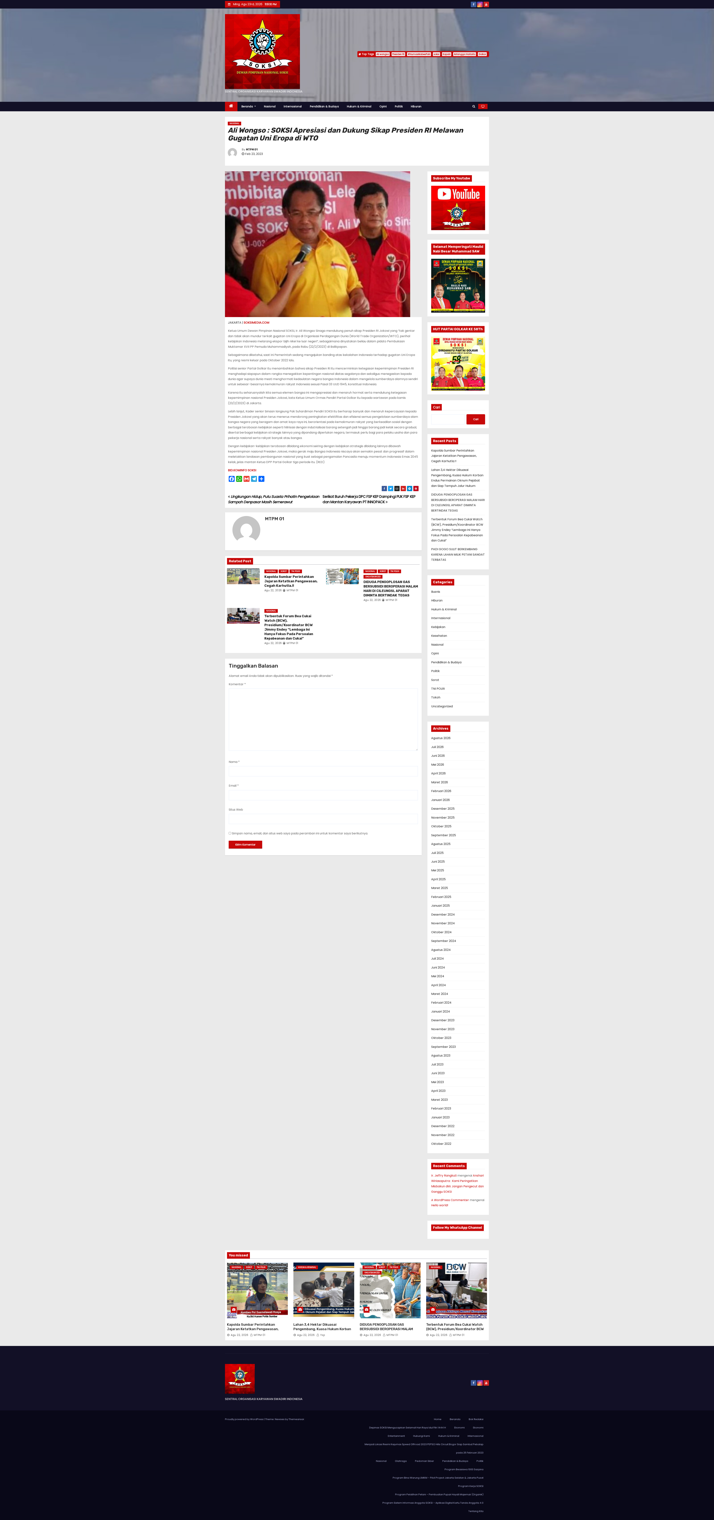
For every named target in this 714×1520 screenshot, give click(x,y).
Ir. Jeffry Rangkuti (444, 1175)
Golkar (482, 54)
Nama (234, 762)
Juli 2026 (437, 747)
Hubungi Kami (421, 1436)
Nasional (270, 106)
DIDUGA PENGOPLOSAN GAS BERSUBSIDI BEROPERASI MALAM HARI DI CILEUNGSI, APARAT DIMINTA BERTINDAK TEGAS (391, 588)
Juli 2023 (437, 1064)
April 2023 (438, 1091)
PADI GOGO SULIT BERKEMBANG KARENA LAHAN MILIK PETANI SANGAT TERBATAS (458, 554)
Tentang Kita (475, 1511)
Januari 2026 (440, 800)
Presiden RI (398, 54)
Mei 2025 (437, 870)
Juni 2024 (438, 967)
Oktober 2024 (441, 932)
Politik (399, 106)
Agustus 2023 (440, 1055)
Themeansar (296, 1419)
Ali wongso (383, 54)
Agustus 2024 (441, 950)
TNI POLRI (295, 571)
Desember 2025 (443, 809)
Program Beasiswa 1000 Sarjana (464, 1469)
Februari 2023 (441, 1108)
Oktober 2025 (441, 826)
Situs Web (236, 809)
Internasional (293, 106)
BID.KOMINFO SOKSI (242, 470)
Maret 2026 (439, 782)
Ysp (322, 1335)
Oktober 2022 (441, 1144)
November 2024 (443, 923)
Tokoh (435, 697)
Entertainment (396, 1436)
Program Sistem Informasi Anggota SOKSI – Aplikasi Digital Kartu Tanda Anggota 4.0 (432, 1503)
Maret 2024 (439, 994)
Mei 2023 (437, 1082)
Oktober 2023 (441, 1038)
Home (437, 1419)
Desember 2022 (442, 1126)
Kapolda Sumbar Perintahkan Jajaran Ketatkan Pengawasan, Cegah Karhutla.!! (291, 581)
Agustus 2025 (441, 844)
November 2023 (442, 1029)
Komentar (237, 684)
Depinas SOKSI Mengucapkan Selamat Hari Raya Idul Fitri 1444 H (407, 1427)
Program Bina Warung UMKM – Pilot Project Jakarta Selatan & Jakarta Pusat (438, 1478)
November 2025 (443, 817)
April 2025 (438, 879)
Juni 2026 (438, 756)
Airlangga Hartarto (464, 54)
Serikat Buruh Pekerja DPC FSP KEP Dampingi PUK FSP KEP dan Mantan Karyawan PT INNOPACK (369, 499)
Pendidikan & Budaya (324, 106)
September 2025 (443, 835)
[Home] (231, 106)
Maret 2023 (439, 1100)
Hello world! (439, 1205)
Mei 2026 (437, 765)
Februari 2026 (441, 791)
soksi (436, 54)
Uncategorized (373, 576)
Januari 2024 (440, 1011)
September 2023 (443, 1047)
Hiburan (416, 106)
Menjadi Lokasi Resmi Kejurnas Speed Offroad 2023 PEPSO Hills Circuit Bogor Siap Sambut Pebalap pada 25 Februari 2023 (424, 1448)
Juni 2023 (438, 1073)
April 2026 (438, 773)
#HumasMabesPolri (419, 54)
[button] (473, 106)
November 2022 (442, 1135)
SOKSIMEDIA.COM (256, 322)
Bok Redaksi (476, 1419)
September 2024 (443, 941)
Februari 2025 (441, 897)
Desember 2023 (442, 1020)
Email (234, 785)
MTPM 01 (252, 149)
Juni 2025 (438, 861)
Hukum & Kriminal (359, 106)
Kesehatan (439, 636)
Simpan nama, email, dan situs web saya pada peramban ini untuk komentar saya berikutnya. (300, 833)
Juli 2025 (437, 853)
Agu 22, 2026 (273, 590)
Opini (383, 106)
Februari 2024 (441, 1002)
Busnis (435, 592)
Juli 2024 (437, 958)
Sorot (284, 571)
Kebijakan (438, 627)
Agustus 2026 (441, 738)
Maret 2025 (439, 888)
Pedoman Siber (424, 1461)
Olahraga (401, 1461)
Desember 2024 (443, 914)
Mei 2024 (437, 976)
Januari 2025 (440, 905)
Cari (436, 407)
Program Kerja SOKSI (470, 1486)
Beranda (248, 106)
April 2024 (438, 985)
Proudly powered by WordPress (244, 1419)
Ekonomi (459, 1427)
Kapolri (447, 54)
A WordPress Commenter (450, 1200)
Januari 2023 (440, 1117)
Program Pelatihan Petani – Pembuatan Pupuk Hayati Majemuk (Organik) (439, 1494)
